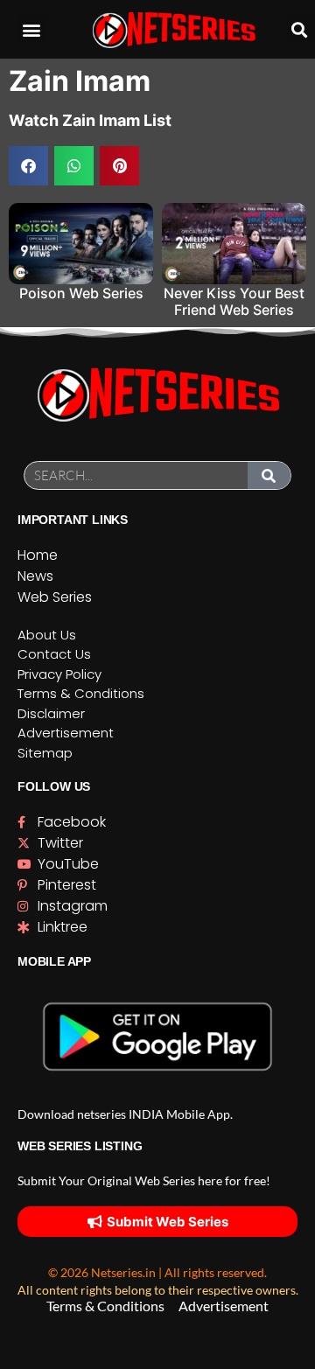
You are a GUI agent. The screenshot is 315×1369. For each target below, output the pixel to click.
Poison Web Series (81, 293)
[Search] (269, 475)
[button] (32, 29)
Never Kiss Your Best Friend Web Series (234, 301)
